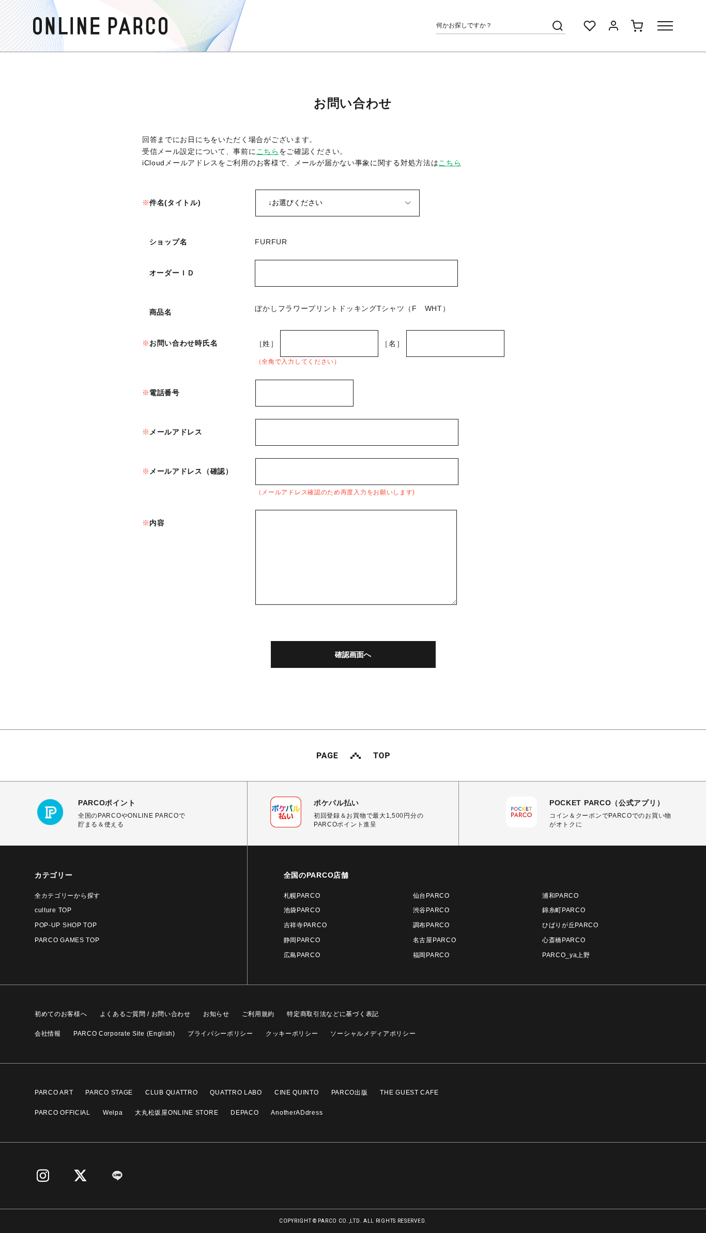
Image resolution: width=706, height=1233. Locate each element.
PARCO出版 (349, 1092)
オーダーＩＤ (172, 273)
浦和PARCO (560, 895)
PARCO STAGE (109, 1092)
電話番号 (164, 392)
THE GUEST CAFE (409, 1092)
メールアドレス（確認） (191, 471)
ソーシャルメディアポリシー (373, 1033)
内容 (156, 523)
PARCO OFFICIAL (62, 1112)
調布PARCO (431, 925)
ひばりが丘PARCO (570, 925)
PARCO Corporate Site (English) (124, 1033)
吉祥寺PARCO (305, 925)
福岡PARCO (431, 955)
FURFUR (271, 242)
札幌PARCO (302, 895)
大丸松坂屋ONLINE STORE (176, 1112)
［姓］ (266, 343)
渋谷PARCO (431, 910)
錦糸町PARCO (564, 910)
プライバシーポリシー (220, 1033)
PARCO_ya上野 (566, 955)
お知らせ (216, 1014)
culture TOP (53, 910)
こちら (267, 151)
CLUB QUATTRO (171, 1092)
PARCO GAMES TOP (67, 940)
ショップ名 (168, 242)
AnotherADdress (297, 1112)
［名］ (392, 343)
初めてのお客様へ (61, 1014)
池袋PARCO (302, 910)
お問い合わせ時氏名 (183, 343)
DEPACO (244, 1112)
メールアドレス (176, 432)
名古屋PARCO (434, 940)
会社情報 (48, 1033)
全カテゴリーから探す (67, 895)
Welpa (113, 1112)
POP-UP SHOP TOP (66, 925)
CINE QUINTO (296, 1092)
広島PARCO (302, 955)
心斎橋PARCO (564, 940)
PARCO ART (54, 1092)
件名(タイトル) (175, 202)
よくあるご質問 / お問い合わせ (145, 1014)
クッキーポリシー (292, 1033)
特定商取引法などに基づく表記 (333, 1014)
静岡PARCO (302, 940)
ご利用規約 (258, 1014)
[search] (557, 26)
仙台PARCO (431, 895)
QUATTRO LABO (236, 1092)
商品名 (160, 312)
